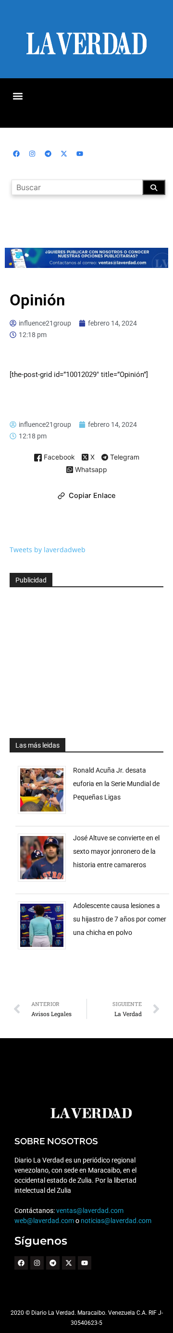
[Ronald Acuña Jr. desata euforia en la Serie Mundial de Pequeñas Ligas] (45, 813)
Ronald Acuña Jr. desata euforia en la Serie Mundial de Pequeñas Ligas (116, 783)
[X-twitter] (64, 153)
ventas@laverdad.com (90, 1210)
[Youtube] (79, 153)
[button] (17, 96)
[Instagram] (32, 153)
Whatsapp (90, 469)
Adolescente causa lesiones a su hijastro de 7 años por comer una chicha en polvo (119, 919)
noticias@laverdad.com (116, 1220)
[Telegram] (48, 153)
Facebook (58, 457)
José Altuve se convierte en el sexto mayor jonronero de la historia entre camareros (116, 851)
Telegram (123, 457)
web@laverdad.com (44, 1220)
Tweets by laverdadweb (48, 549)
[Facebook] (16, 153)
